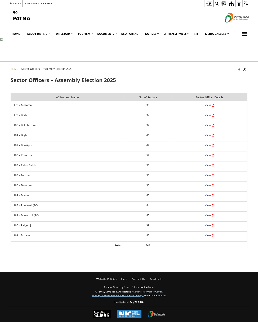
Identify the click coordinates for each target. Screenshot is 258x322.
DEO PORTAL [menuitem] (129, 34)
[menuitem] (209, 3)
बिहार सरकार (15, 3)
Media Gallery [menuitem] (215, 34)
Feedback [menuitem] (156, 279)
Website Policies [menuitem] (106, 279)
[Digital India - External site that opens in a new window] (232, 25)
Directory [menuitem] (63, 34)
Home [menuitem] (16, 34)
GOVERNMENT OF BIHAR (38, 3)
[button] (245, 34)
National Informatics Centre (147, 291)
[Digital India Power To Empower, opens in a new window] (156, 314)
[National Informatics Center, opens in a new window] (129, 314)
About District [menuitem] (38, 34)
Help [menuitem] (124, 279)
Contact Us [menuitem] (138, 279)
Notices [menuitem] (150, 34)
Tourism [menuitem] (84, 34)
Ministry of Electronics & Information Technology (117, 295)
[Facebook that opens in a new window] (239, 69)
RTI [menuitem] (196, 34)
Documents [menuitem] (105, 34)
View (208, 105)
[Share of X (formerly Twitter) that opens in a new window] (244, 69)
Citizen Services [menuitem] (175, 34)
